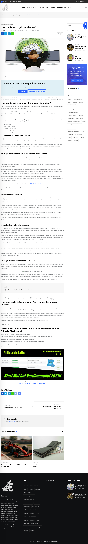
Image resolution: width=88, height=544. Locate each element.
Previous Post (8, 405)
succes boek (76, 137)
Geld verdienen (79, 54)
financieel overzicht (72, 115)
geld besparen (71, 118)
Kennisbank (41, 7)
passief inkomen (71, 128)
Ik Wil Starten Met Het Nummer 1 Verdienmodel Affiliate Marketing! (32, 383)
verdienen (70, 140)
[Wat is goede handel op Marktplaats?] (70, 57)
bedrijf (69, 102)
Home (23, 7)
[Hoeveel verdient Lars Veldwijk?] (70, 47)
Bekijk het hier (77, 80)
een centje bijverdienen (73, 109)
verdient (76, 140)
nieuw (79, 124)
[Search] (83, 7)
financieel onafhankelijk (73, 112)
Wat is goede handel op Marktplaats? (79, 58)
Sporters (8, 462)
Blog (69, 7)
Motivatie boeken (61, 7)
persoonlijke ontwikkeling (73, 131)
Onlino (3, 30)
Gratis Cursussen (50, 7)
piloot (82, 131)
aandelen (70, 99)
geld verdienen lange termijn (74, 121)
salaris (69, 137)
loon (75, 124)
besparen (75, 102)
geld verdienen (79, 118)
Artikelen (3, 462)
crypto (73, 105)
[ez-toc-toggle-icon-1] (7, 77)
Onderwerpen (31, 7)
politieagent (70, 134)
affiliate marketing (78, 99)
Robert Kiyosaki (78, 134)
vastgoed (83, 137)
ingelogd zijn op (12, 421)
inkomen (84, 121)
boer (69, 105)
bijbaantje (81, 102)
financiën (81, 115)
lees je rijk (70, 124)
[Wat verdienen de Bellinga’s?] (70, 37)
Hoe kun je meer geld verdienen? (14, 407)
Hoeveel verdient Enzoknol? (15, 1)
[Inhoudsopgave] (8, 77)
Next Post (56, 404)
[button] (60, 432)
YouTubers (78, 34)
